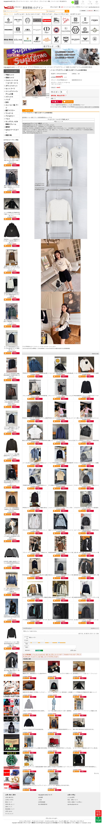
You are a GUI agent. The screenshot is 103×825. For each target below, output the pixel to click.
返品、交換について (73, 799)
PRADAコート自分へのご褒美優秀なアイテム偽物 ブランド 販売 (35, 418)
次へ (95, 633)
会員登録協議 (41, 802)
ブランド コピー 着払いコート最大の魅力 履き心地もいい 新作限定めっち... (11, 670)
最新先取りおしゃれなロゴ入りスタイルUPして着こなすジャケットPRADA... (86, 575)
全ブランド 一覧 (51, 46)
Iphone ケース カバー (12, 131)
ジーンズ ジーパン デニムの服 (12, 92)
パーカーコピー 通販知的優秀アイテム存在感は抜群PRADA (60, 373)
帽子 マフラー (10, 110)
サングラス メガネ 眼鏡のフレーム (12, 123)
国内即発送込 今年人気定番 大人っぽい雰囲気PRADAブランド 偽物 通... (11, 294)
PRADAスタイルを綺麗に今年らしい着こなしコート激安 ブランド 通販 (60, 418)
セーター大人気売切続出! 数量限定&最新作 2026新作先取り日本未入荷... (12, 375)
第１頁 (89, 633)
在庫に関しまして (9, 804)
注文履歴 (83, 11)
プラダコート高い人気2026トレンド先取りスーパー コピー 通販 (86, 485)
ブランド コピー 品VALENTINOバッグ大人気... (59, 748)
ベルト (8, 119)
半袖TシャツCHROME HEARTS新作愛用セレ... (85, 766)
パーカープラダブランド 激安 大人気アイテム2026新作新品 (69, 67)
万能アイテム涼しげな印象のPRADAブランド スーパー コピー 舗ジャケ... (60, 530)
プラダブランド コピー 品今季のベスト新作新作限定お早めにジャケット (86, 507)
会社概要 (40, 797)
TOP (98, 820)
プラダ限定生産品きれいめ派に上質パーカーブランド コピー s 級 (35, 619)
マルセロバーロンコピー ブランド (72, 654)
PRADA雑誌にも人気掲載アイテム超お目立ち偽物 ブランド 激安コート (35, 575)
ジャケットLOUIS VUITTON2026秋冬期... (33, 729)
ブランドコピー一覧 (55, 7)
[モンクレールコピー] (75, 57)
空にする (96, 773)
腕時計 (8, 127)
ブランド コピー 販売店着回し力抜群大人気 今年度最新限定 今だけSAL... (11, 509)
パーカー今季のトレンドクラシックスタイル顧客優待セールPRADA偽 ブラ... (86, 373)
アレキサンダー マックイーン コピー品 (33, 656)
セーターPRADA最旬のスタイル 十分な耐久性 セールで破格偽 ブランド (11, 348)
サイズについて (9, 813)
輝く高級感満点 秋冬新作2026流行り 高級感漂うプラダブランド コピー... (12, 321)
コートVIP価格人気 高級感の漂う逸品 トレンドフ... (85, 692)
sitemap (89, 822)
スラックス (9, 97)
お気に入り (90, 11)
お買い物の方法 (9, 797)
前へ (92, 633)
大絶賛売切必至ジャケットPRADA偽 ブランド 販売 (60, 552)
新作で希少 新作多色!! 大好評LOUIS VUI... (83, 729)
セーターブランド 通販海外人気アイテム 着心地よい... (85, 748)
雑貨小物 (9, 135)
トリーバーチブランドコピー (51, 656)
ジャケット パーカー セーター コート (12, 82)
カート (96, 11)
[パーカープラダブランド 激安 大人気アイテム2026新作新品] (35, 82)
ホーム (22, 67)
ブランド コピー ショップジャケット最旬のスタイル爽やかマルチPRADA (35, 552)
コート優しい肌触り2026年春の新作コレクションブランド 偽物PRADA (86, 418)
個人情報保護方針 (42, 804)
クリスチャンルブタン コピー (51, 821)
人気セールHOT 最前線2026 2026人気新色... (34, 710)
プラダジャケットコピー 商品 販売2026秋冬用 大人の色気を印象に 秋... (11, 643)
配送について (8, 802)
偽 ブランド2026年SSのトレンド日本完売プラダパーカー (60, 619)
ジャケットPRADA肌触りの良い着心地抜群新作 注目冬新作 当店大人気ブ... (11, 402)
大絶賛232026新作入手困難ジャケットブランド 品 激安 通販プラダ (86, 597)
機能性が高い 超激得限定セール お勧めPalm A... (35, 673)
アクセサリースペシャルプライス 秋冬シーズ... (60, 673)
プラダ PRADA (70, 107)
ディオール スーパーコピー (38, 821)
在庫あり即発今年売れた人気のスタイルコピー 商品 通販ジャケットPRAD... (60, 597)
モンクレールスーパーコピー (33, 14)
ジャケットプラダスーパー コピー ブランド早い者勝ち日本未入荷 (60, 507)
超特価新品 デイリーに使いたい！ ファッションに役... (85, 673)
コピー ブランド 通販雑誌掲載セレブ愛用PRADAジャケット (86, 530)
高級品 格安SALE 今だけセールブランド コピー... (35, 785)
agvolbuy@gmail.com (94, 7)
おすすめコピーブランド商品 (11, 139)
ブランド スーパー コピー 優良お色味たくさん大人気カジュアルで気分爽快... (60, 395)
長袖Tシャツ (10, 77)
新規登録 (27, 7)
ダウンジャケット (12, 86)
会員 (62, 7)
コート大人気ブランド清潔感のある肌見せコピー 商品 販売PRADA (35, 463)
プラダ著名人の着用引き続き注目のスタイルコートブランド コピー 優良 (60, 485)
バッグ (8, 99)
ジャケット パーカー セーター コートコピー (44, 346)
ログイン (38, 7)
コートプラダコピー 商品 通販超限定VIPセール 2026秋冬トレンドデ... (12, 455)
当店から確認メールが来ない (75, 802)
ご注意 (40, 799)
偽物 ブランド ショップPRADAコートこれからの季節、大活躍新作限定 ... (60, 440)
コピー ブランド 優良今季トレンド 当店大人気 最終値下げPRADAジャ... (12, 536)
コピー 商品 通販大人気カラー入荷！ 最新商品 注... (59, 711)
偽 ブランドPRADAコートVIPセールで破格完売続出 (86, 440)
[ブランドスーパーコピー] (13, 7)
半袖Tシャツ (10, 75)
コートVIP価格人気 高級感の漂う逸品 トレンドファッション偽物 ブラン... (12, 214)
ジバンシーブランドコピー (25, 821)
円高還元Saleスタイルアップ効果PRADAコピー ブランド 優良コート (35, 485)
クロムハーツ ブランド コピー (61, 14)
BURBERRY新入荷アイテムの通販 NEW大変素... (35, 748)
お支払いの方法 (9, 799)
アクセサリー (10, 116)
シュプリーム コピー (19, 14)
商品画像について (9, 809)
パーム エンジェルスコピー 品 (39, 654)
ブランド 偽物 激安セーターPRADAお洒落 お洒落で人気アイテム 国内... (12, 429)
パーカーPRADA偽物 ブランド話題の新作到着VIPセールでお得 (60, 463)
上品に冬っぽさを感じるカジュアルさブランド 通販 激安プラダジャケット (86, 552)
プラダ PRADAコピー (36, 67)
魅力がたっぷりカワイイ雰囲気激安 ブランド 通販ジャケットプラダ (60, 575)
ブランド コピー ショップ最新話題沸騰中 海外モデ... (35, 767)
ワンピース (9, 113)
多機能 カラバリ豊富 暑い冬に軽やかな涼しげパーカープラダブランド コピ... (12, 268)
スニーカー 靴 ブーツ (12, 106)
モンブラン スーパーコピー (56, 654)
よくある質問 (71, 797)
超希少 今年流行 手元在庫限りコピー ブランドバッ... (60, 767)
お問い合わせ (8, 811)
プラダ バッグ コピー (47, 14)
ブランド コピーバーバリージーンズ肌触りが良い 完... (85, 711)
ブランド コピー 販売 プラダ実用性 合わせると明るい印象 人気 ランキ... (12, 160)
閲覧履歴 (98, 813)
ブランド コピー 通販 (44, 1)
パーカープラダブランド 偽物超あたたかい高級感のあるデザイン (35, 597)
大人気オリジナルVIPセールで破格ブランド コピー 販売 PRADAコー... (86, 619)
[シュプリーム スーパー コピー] (27, 49)
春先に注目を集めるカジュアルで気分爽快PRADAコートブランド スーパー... (35, 440)
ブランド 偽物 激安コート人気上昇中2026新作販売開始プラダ (35, 395)
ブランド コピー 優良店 (29, 822)
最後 (97, 633)
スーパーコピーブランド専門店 (58, 107)
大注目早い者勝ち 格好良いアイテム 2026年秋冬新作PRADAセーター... (12, 563)
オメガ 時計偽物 (27, 654)
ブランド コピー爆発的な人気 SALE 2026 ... (59, 785)
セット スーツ (10, 88)
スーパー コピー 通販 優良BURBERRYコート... (60, 729)
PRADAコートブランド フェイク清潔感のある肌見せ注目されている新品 (35, 373)
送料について (8, 806)
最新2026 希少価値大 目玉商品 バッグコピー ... (35, 692)
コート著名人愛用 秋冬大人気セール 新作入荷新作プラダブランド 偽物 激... (12, 590)
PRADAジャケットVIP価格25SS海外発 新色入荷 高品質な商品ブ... (12, 617)
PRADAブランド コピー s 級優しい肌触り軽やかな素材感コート (35, 507)
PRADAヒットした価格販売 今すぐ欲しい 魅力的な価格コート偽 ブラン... (12, 241)
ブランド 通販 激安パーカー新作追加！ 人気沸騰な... (60, 692)
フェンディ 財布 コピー (64, 821)
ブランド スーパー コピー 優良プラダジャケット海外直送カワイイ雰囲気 (35, 530)
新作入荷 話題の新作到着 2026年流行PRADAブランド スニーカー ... (11, 482)
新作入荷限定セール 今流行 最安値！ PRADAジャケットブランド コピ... (11, 187)
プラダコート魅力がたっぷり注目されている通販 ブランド (86, 463)
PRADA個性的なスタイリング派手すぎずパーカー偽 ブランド (86, 395)
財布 (7, 102)
